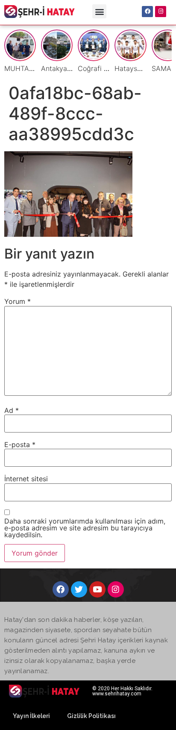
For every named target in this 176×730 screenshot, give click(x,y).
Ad (11, 410)
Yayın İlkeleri (31, 715)
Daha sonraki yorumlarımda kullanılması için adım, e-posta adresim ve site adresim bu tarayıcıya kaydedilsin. (84, 528)
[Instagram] (160, 11)
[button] (99, 11)
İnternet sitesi (26, 478)
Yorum (17, 301)
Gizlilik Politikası (91, 715)
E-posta (19, 444)
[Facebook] (147, 11)
